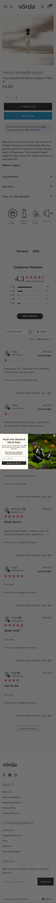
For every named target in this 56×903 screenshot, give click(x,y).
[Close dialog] (54, 435)
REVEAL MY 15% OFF (14, 463)
